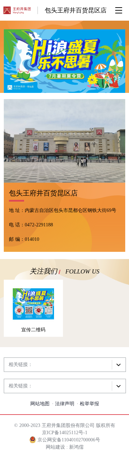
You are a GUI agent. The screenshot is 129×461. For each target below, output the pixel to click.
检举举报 (89, 403)
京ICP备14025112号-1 (64, 432)
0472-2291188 (39, 224)
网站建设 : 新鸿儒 (65, 447)
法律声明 (64, 403)
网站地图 (40, 403)
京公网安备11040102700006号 (68, 439)
